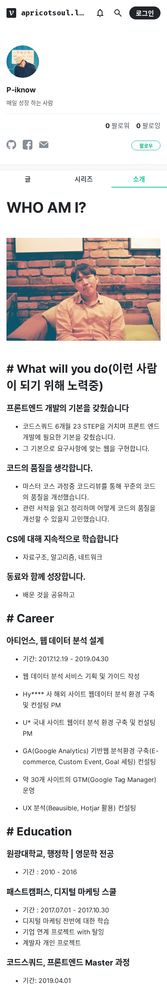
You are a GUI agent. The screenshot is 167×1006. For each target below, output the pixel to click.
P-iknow (21, 89)
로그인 (145, 13)
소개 (139, 179)
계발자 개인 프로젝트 (52, 943)
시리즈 (84, 179)
